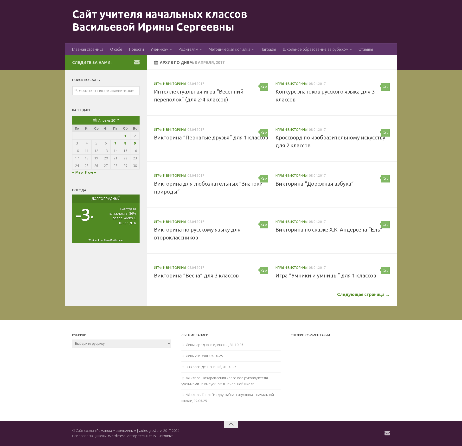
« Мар (77, 172)
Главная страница (87, 49)
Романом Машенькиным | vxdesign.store (129, 430)
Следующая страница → (363, 294)
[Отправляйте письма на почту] (137, 62)
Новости (136, 49)
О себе (116, 49)
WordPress (116, 436)
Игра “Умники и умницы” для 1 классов (326, 275)
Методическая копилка (229, 49)
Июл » (90, 172)
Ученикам (159, 49)
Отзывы (366, 49)
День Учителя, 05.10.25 (204, 356)
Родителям (188, 49)
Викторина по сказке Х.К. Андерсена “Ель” (329, 229)
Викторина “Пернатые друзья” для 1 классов (211, 137)
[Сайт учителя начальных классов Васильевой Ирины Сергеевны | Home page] (159, 22)
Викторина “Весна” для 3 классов (196, 275)
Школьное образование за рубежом (315, 49)
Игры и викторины (170, 84)
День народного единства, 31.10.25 (214, 345)
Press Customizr (160, 436)
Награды (268, 49)
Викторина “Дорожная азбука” (315, 184)
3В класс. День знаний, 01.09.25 (211, 367)
